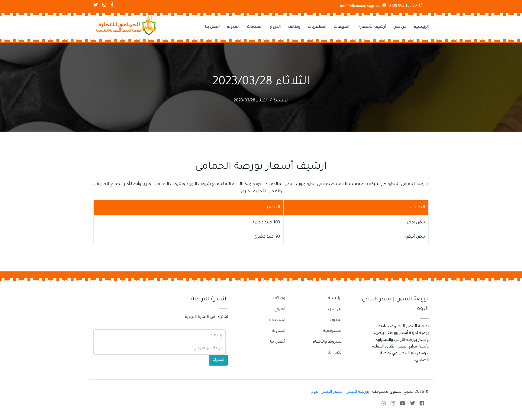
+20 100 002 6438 (404, 5)
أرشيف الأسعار (373, 27)
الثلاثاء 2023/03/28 (251, 100)
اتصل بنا (212, 27)
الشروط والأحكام (328, 342)
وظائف (294, 27)
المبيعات (341, 27)
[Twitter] (412, 404)
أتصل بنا (277, 342)
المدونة (233, 27)
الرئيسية (421, 27)
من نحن (400, 27)
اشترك (218, 360)
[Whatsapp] (384, 404)
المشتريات (317, 27)
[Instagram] (393, 404)
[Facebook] (422, 404)
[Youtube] (402, 404)
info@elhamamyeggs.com (361, 5)
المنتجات (255, 27)
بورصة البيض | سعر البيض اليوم (340, 392)
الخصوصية (333, 331)
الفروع (275, 27)
